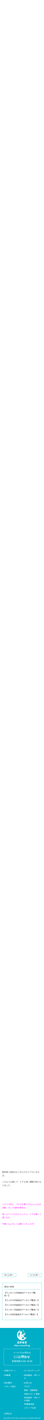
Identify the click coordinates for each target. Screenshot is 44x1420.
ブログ (27, 1386)
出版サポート (10, 1370)
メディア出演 (30, 1408)
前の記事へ (9, 1275)
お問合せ (8, 1413)
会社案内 (8, 1382)
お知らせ (28, 1382)
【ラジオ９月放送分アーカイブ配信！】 (21, 1300)
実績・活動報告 (31, 1390)
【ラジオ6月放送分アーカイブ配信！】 (21, 1314)
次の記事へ (35, 1275)
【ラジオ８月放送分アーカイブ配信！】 (21, 1305)
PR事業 (7, 1375)
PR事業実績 (29, 1404)
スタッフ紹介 (10, 1386)
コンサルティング (32, 1370)
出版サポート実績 (32, 1394)
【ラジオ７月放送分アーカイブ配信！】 (21, 1309)
